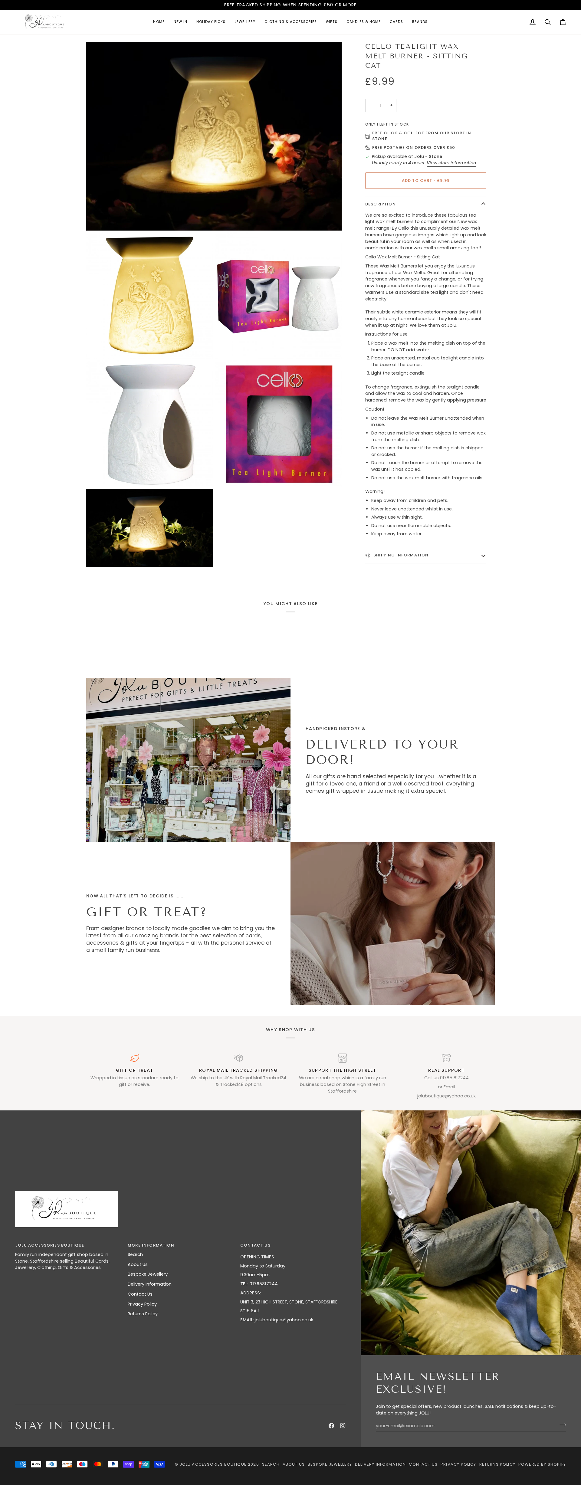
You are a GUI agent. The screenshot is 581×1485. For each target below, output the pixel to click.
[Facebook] (331, 1425)
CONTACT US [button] (255, 1245)
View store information (451, 163)
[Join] (561, 1425)
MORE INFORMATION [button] (151, 1245)
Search (135, 1254)
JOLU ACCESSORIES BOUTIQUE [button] (49, 1245)
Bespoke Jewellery (148, 1274)
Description (380, 204)
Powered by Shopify (542, 1464)
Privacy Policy (142, 1304)
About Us (138, 1264)
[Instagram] (343, 1425)
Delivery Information (150, 1284)
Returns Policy (143, 1314)
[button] (245, 22)
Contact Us (140, 1294)
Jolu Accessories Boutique (214, 1464)
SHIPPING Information (400, 555)
